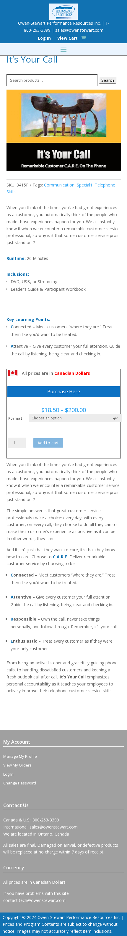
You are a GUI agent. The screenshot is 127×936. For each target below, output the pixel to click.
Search (107, 80)
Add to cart (48, 443)
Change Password (19, 783)
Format (15, 418)
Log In (44, 38)
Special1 (84, 185)
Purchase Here (63, 391)
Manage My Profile (20, 756)
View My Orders (17, 765)
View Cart (67, 38)
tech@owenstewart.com (42, 900)
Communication (59, 185)
